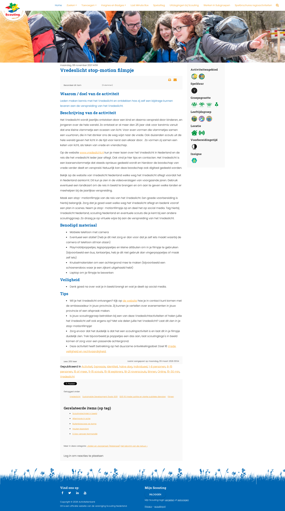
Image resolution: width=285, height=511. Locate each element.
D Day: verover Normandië (84, 433)
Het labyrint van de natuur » (134, 446)
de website (130, 301)
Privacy (148, 506)
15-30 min (173, 371)
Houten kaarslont (80, 428)
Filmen (171, 396)
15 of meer (80, 371)
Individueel (141, 366)
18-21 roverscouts (135, 371)
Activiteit (87, 366)
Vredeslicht (67, 376)
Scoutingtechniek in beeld (84, 413)
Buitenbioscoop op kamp (84, 423)
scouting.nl (160, 506)
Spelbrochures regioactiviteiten (253, 5)
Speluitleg (159, 5)
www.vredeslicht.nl (92, 152)
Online (162, 371)
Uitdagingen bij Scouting (184, 5)
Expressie (100, 366)
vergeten (169, 500)
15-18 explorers (113, 371)
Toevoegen (88, 5)
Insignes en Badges (112, 5)
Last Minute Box (139, 5)
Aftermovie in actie (81, 418)
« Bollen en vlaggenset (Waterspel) (103, 446)
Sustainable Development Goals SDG (100, 396)
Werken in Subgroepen (217, 5)
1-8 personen (157, 366)
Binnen (152, 371)
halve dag (125, 366)
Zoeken (71, 5)
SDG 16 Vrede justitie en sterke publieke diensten (142, 396)
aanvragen (183, 500)
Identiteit (112, 366)
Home (58, 5)
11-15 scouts (95, 371)
